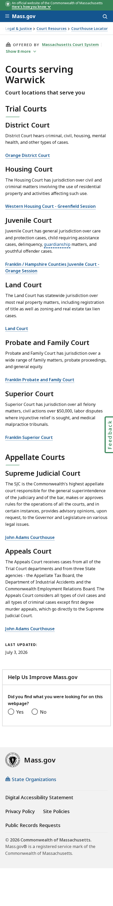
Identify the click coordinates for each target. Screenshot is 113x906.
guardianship (57, 244)
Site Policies (56, 811)
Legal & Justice (18, 29)
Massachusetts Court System (70, 44)
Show (18, 51)
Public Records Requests (32, 825)
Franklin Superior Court (29, 437)
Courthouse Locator (89, 29)
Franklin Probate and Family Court (39, 380)
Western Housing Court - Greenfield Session (50, 206)
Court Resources (51, 29)
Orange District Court (27, 155)
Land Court (16, 328)
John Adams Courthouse (30, 537)
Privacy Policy (20, 811)
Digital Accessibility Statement (39, 797)
